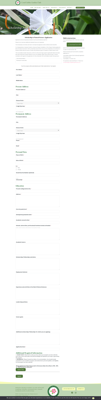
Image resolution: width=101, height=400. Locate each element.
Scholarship (62, 7)
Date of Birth (20, 160)
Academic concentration (23, 220)
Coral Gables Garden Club (31, 2)
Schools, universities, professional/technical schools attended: (33, 225)
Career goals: (19, 317)
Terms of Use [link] (25, 395)
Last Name (19, 75)
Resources (54, 7)
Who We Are (37, 7)
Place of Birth (20, 155)
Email (18, 146)
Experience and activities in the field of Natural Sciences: (31, 287)
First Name (19, 69)
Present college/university (23, 188)
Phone (18, 140)
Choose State (20, 100)
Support (69, 7)
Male (19, 167)
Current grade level (21, 209)
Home (31, 7)
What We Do (46, 7)
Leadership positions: (22, 302)
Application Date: (21, 346)
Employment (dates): (21, 272)
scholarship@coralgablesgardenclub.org (71, 62)
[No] (99, 398)
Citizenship (19, 179)
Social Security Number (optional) (25, 172)
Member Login (80, 7)
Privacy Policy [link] (18, 395)
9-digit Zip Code (20, 106)
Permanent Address (21, 116)
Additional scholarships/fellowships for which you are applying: (33, 331)
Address (18, 194)
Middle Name (19, 80)
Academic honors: (21, 242)
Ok (93, 398)
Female (19, 169)
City (17, 95)
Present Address (21, 89)
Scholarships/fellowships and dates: (26, 257)
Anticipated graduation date (24, 214)
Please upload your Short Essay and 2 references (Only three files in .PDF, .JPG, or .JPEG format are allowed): (37, 366)
